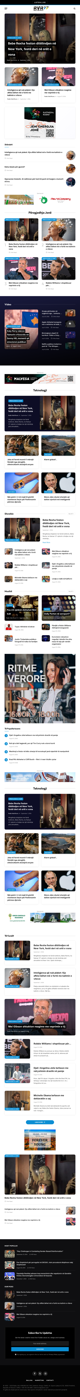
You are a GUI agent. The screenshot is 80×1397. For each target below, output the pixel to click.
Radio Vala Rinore (12, 60)
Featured (11, 454)
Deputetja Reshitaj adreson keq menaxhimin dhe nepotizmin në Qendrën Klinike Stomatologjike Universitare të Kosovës (44, 1274)
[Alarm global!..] (58, 445)
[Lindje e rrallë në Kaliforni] (46, 579)
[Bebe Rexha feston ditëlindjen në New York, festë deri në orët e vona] (40, 39)
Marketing (39, 1380)
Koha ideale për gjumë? (15, 167)
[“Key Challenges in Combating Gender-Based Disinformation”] (10, 1254)
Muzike (9, 605)
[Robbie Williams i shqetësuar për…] (58, 268)
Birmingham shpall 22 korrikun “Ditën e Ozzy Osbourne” (50, 334)
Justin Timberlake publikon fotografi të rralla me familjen (26, 640)
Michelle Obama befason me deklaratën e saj (26, 579)
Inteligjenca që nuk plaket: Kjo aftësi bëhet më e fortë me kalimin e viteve (21, 92)
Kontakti (50, 1380)
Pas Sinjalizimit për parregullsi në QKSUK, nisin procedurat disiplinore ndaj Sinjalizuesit (45, 1263)
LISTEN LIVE (40, 2)
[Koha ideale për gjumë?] (70, 168)
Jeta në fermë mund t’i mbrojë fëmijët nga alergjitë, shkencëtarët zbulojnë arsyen (20, 462)
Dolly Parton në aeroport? (57, 614)
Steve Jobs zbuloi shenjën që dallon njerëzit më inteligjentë (57, 498)
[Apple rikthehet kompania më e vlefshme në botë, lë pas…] (70, 324)
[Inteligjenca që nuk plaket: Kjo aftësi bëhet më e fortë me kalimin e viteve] (21, 76)
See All (71, 514)
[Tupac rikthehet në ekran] (9, 627)
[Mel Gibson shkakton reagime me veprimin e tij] (58, 76)
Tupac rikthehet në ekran (25, 627)
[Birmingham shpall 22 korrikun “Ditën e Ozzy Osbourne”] (70, 334)
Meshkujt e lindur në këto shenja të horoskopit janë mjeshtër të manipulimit (39, 751)
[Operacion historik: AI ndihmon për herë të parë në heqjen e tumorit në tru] (70, 182)
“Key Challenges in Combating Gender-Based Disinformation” (40, 1251)
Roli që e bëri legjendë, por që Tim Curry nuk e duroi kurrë (32, 743)
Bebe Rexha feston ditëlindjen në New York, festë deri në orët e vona (32, 49)
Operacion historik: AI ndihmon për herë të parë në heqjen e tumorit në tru (34, 180)
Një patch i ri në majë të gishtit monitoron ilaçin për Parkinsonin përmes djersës (21, 499)
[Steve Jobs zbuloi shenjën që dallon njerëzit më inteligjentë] (58, 482)
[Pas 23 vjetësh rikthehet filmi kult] (21, 608)
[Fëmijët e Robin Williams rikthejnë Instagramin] (46, 627)
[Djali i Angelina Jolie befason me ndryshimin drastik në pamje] (46, 565)
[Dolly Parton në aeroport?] (58, 608)
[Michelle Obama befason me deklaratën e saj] (9, 579)
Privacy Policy (53, 1354)
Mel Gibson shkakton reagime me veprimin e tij (57, 91)
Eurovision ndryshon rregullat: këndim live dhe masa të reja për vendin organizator (62, 640)
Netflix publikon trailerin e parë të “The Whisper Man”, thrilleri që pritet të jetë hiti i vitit (51, 345)
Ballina (29, 1380)
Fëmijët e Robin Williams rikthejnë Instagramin (61, 626)
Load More (39, 1122)
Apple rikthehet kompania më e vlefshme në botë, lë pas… (51, 323)
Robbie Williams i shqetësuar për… (58, 284)
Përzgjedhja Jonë (14, 38)
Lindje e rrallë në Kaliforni (62, 579)
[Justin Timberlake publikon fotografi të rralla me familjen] (9, 638)
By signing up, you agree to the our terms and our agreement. (41, 1354)
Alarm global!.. (50, 459)
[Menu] (6, 8)
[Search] (74, 8)
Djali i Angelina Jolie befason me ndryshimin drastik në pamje (63, 566)
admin (8, 346)
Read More (46, 542)
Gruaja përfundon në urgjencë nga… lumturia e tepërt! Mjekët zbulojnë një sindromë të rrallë (52, 312)
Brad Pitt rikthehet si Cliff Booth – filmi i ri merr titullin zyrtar (32, 759)
